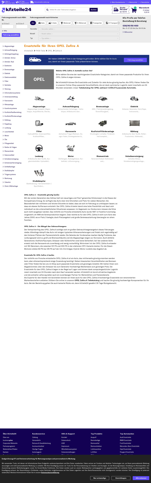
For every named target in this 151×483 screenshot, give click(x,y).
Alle (33, 23)
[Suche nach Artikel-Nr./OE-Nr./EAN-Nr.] (94, 10)
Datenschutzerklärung (50, 472)
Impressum (65, 446)
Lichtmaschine (96, 449)
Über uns (6, 437)
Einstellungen (120, 478)
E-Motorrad (81, 23)
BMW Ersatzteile (126, 440)
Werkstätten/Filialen (10, 449)
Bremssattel (95, 443)
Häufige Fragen (37, 449)
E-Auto (54, 23)
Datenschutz (65, 440)
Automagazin (36, 452)
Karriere (5, 452)
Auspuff (93, 437)
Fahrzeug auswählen (135, 60)
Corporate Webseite (10, 443)
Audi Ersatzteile (125, 437)
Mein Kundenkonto (118, 2)
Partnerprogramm (9, 446)
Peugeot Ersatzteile (127, 452)
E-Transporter (114, 23)
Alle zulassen (141, 478)
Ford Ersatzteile (125, 443)
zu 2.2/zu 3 (20, 23)
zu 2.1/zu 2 (5, 23)
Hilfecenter (128, 32)
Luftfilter (94, 452)
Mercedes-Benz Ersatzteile (129, 446)
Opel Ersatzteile (125, 449)
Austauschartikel (38, 446)
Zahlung (35, 437)
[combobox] (68, 10)
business (8, 440)
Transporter (97, 23)
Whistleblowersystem (69, 449)
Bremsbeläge (95, 440)
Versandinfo (36, 440)
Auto (43, 23)
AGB (63, 443)
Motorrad (66, 23)
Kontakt (64, 437)
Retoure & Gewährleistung (41, 443)
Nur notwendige (99, 478)
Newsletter (145, 2)
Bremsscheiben (96, 446)
